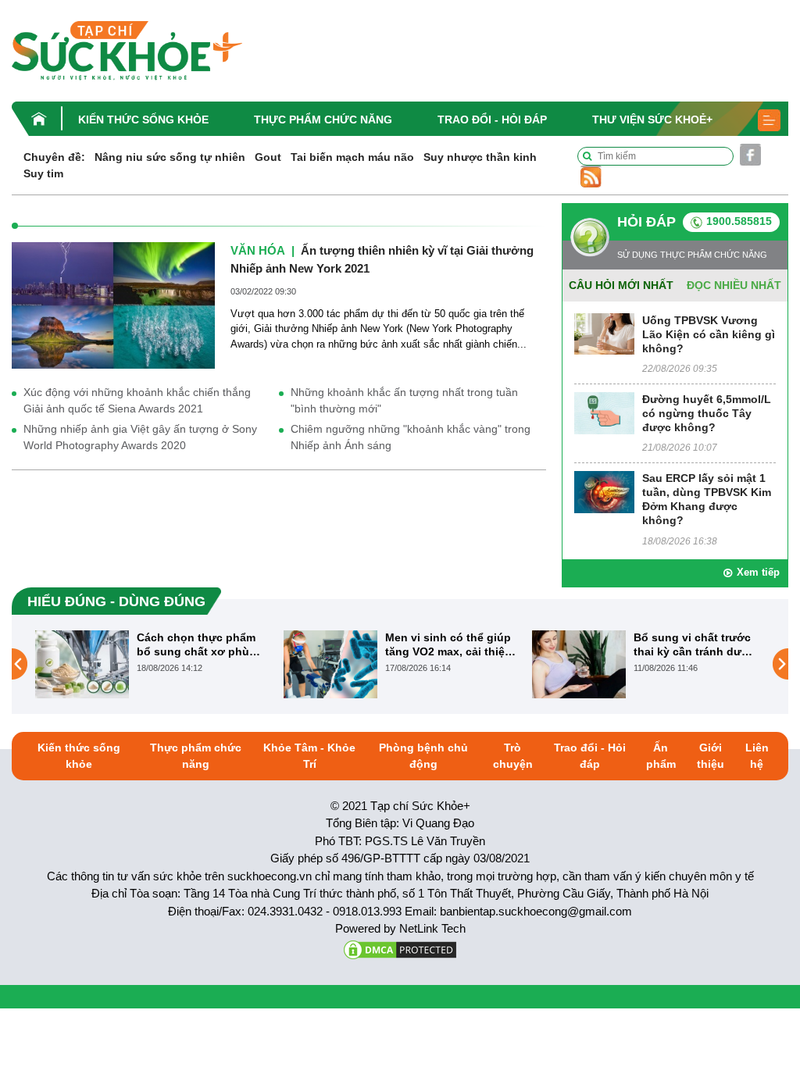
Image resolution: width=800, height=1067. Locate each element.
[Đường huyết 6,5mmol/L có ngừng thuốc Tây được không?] (604, 412)
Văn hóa (257, 250)
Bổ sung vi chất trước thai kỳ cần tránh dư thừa (692, 644)
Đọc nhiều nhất (734, 285)
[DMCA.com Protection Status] (400, 948)
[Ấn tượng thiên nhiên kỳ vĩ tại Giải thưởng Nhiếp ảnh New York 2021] (113, 304)
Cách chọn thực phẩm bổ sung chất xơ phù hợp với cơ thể (196, 644)
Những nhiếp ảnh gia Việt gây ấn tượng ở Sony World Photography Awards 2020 (140, 437)
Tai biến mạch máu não (352, 157)
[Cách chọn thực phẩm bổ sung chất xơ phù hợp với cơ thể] (82, 663)
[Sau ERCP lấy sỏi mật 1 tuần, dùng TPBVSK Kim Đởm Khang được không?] (604, 491)
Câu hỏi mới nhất (621, 285)
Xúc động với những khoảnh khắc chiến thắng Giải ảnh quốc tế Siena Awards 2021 (137, 400)
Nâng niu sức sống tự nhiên (170, 157)
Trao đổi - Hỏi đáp (492, 119)
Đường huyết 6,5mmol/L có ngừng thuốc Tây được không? (706, 413)
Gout (268, 157)
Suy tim (43, 173)
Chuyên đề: (54, 157)
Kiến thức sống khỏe (143, 119)
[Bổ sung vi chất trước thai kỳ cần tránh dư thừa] (579, 663)
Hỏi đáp (646, 222)
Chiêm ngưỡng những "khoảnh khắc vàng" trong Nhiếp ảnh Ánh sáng (410, 437)
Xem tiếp (758, 572)
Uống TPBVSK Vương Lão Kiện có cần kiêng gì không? (708, 334)
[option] (151, 664)
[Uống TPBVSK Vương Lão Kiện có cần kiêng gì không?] (604, 333)
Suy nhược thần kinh (480, 157)
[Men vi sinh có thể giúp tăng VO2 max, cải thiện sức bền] (330, 663)
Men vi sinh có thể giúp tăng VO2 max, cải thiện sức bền (448, 644)
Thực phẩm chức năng (323, 119)
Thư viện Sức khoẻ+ (652, 119)
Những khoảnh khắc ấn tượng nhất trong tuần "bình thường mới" (404, 400)
